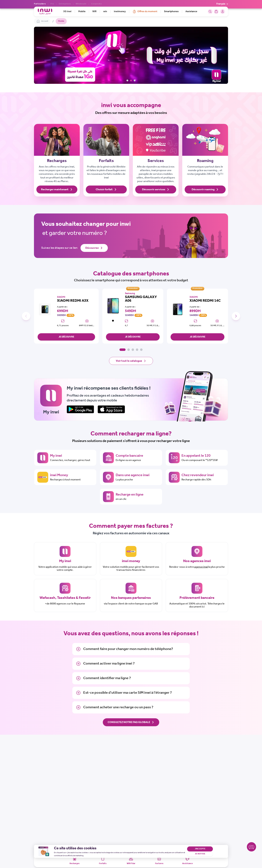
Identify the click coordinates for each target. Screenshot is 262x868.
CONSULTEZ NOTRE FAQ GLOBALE (129, 722)
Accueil (44, 21)
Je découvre (66, 336)
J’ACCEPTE (200, 849)
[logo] (45, 12)
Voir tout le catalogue (129, 360)
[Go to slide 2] (131, 80)
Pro (52, 4)
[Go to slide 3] (135, 80)
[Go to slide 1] (127, 80)
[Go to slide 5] (141, 349)
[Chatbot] (251, 847)
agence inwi (201, 567)
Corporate (96, 4)
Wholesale (81, 4)
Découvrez (92, 248)
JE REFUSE (200, 854)
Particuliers (40, 4)
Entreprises (65, 4)
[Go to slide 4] (137, 349)
